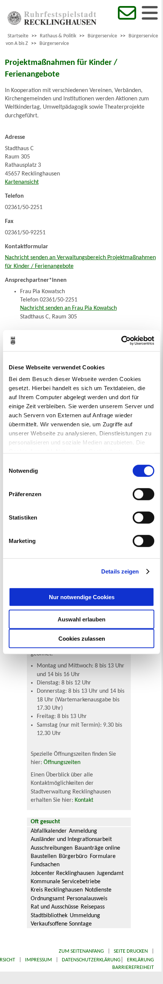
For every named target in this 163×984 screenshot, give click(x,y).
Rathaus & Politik (58, 36)
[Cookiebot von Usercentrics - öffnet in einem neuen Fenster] (121, 341)
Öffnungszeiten (62, 763)
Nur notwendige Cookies (81, 597)
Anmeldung (83, 831)
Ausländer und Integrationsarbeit (71, 839)
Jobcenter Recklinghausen (62, 873)
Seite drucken (131, 951)
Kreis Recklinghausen (57, 890)
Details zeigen (120, 571)
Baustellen (43, 856)
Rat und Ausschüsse (54, 907)
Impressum (38, 960)
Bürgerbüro (73, 856)
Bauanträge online (97, 848)
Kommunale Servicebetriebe (65, 882)
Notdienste (98, 890)
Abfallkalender (49, 831)
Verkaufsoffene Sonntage (61, 924)
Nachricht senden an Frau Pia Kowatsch (68, 308)
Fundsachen (45, 865)
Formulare (103, 856)
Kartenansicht (22, 182)
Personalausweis (87, 899)
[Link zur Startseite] (52, 23)
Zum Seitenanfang (81, 951)
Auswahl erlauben (81, 619)
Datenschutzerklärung (91, 960)
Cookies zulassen (81, 638)
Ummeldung (85, 916)
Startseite (18, 36)
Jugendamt (110, 873)
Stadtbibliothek (49, 916)
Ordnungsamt (47, 899)
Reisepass (93, 907)
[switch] (143, 494)
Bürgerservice (102, 36)
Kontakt (84, 800)
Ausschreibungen (51, 848)
